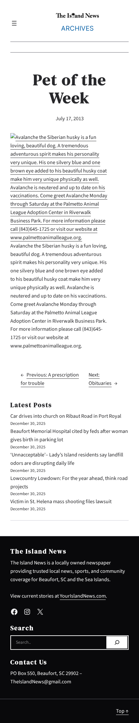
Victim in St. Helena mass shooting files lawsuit (61, 501)
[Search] (116, 642)
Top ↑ (122, 711)
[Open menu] (14, 23)
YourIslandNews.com (83, 596)
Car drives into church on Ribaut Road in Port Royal (65, 416)
